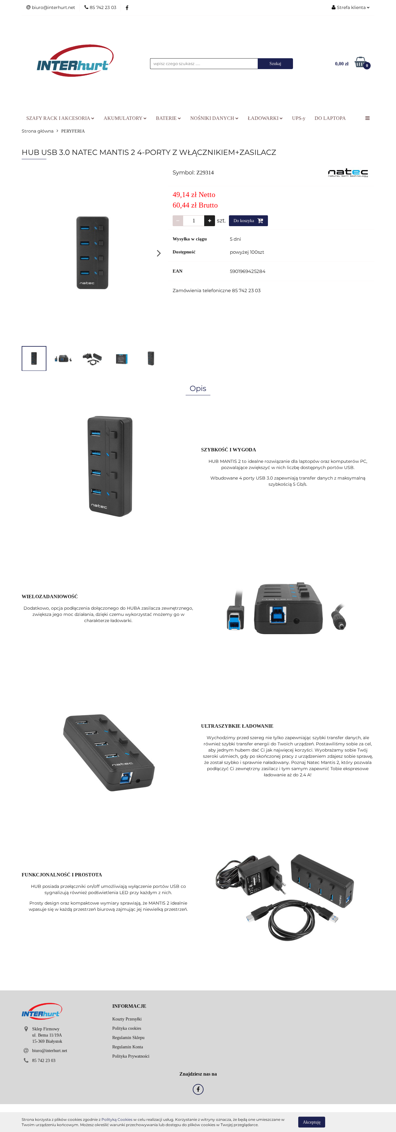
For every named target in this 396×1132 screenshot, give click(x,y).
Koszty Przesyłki (127, 1019)
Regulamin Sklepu (128, 1037)
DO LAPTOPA (330, 118)
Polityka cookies (126, 1028)
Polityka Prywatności (130, 1056)
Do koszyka (244, 220)
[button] (129, 1006)
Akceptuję (312, 1122)
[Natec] (348, 172)
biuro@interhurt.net (49, 1050)
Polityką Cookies (116, 1119)
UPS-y (298, 118)
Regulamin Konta (127, 1047)
